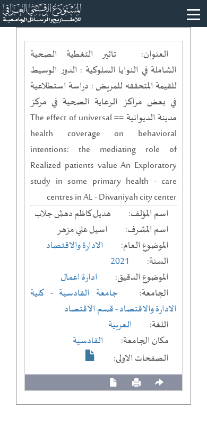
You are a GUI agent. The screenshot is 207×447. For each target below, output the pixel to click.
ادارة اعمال (79, 277)
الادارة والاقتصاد (75, 246)
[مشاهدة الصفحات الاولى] (90, 355)
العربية (120, 325)
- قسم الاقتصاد (91, 309)
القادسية (88, 341)
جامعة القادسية (88, 293)
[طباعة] (136, 383)
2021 (120, 262)
